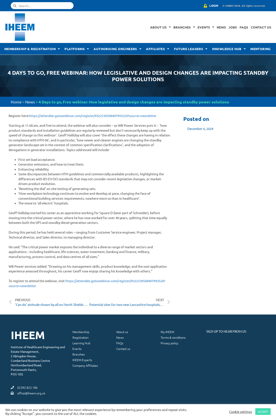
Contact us (261, 27)
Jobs (233, 27)
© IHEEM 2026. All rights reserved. (244, 5)
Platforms (74, 49)
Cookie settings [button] (240, 412)
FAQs (244, 27)
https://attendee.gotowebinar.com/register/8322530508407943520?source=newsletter (93, 116)
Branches (182, 27)
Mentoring (260, 49)
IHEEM (28, 335)
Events (204, 27)
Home (16, 102)
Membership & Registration (30, 49)
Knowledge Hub (227, 49)
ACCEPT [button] (263, 411)
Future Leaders (188, 49)
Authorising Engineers (115, 49)
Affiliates (155, 49)
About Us (158, 27)
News (221, 27)
